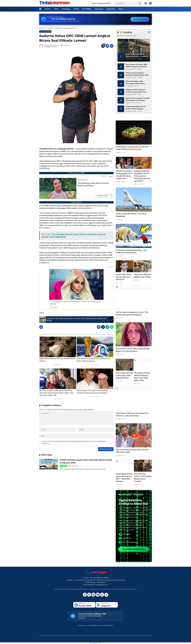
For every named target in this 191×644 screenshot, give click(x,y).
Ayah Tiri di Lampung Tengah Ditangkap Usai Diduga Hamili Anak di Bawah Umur (138, 99)
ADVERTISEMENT (125, 589)
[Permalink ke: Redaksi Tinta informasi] (41, 46)
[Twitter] (103, 327)
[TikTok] (102, 596)
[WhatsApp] (112, 327)
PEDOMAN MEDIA (77, 589)
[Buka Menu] (150, 3)
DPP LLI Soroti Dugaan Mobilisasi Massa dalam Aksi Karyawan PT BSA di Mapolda (138, 74)
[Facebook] (99, 327)
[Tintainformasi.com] (54, 3)
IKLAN (134, 589)
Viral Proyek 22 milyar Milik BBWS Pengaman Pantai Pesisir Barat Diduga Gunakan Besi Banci (136, 65)
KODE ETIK (66, 589)
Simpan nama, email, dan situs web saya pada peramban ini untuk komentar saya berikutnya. (74, 442)
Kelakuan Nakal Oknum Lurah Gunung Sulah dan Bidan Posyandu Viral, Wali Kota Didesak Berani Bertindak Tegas (136, 91)
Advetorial (63, 466)
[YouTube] (98, 596)
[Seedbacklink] (106, 595)
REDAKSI (58, 589)
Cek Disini (82, 618)
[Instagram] (93, 596)
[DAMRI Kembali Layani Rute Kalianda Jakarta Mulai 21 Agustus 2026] (48, 464)
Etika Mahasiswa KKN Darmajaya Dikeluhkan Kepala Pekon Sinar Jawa (136, 82)
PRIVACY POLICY (111, 589)
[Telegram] (107, 327)
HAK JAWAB (99, 589)
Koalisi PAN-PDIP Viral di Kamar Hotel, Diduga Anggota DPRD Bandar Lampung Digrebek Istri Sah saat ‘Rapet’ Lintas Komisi (137, 108)
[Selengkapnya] (149, 32)
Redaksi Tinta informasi (51, 45)
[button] (140, 3)
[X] (89, 596)
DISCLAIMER (89, 589)
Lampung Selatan (45, 31)
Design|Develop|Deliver (134, 549)
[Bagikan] (112, 46)
